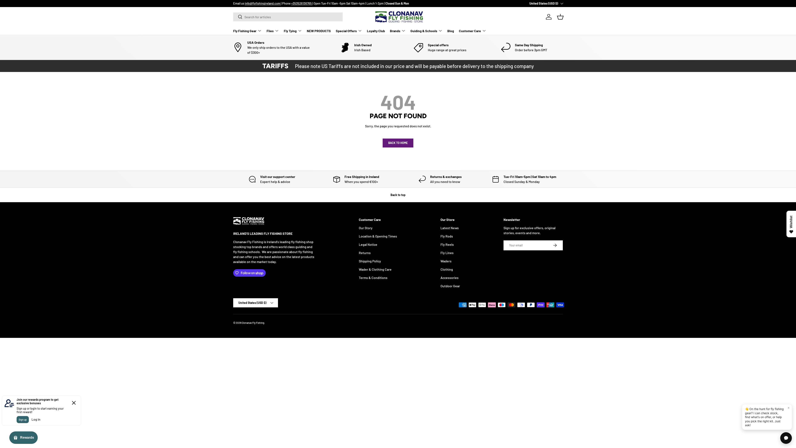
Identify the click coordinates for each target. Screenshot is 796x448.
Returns (365, 253)
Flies (270, 31)
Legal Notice (368, 244)
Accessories (449, 278)
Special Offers (346, 31)
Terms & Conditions (373, 278)
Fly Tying (290, 31)
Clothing (446, 269)
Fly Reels (447, 244)
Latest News (449, 228)
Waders (445, 261)
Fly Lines (447, 253)
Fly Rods (446, 236)
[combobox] (288, 16)
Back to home (398, 143)
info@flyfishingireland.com (263, 3)
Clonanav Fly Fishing (253, 322)
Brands (395, 31)
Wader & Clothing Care (375, 269)
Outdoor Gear (450, 286)
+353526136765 (301, 3)
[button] (560, 16)
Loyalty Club (376, 31)
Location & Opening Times (378, 236)
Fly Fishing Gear (244, 31)
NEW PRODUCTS (319, 31)
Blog (450, 31)
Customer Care (470, 31)
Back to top (398, 195)
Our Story (366, 228)
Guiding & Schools (423, 31)
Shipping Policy (370, 261)
